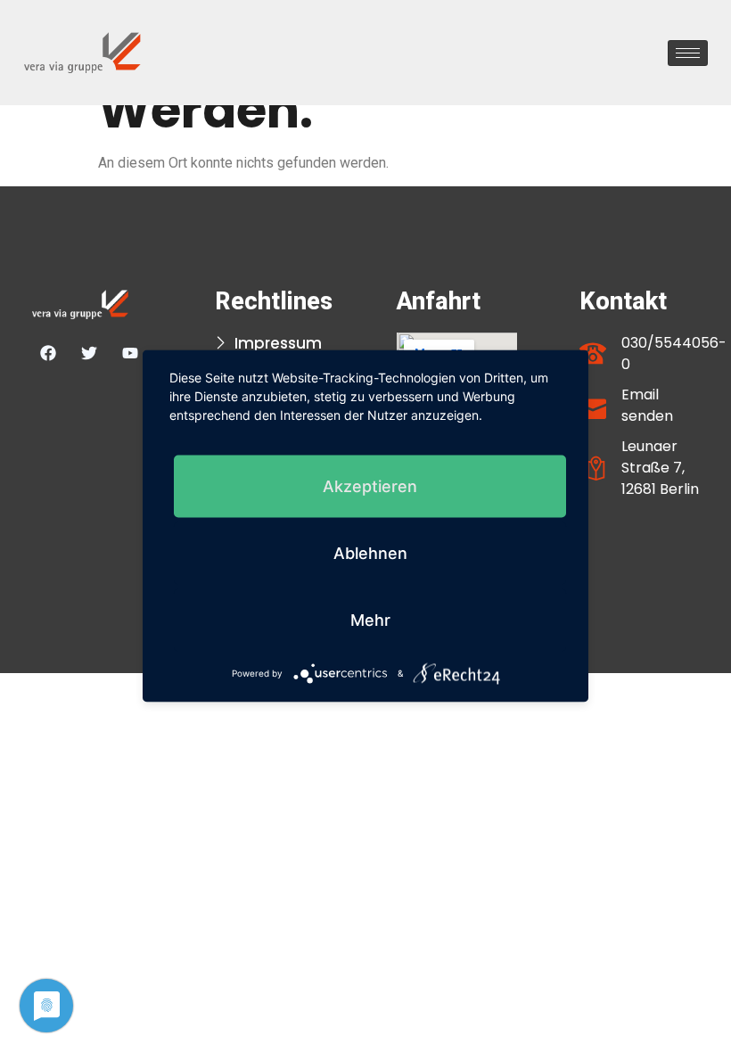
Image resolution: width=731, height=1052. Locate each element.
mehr (370, 620)
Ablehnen (370, 553)
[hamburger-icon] (688, 53)
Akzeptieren (370, 486)
